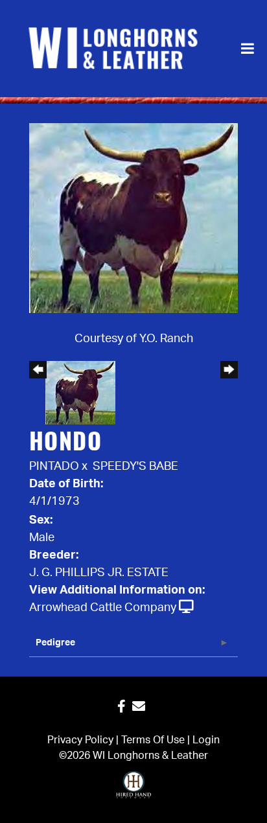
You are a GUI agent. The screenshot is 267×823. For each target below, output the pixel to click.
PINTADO (54, 466)
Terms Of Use (153, 740)
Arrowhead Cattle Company (102, 608)
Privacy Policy (80, 740)
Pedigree (55, 642)
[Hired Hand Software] (134, 790)
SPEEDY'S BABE (135, 466)
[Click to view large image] (133, 218)
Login (206, 740)
